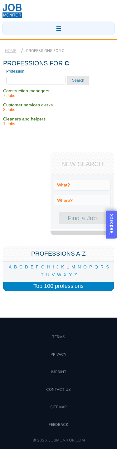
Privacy (58, 354)
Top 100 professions (58, 286)
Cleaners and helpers (24, 118)
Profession (15, 71)
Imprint (58, 372)
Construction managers (26, 90)
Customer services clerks (28, 104)
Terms (58, 336)
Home (10, 50)
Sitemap (58, 407)
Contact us (58, 389)
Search (78, 80)
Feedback (58, 424)
